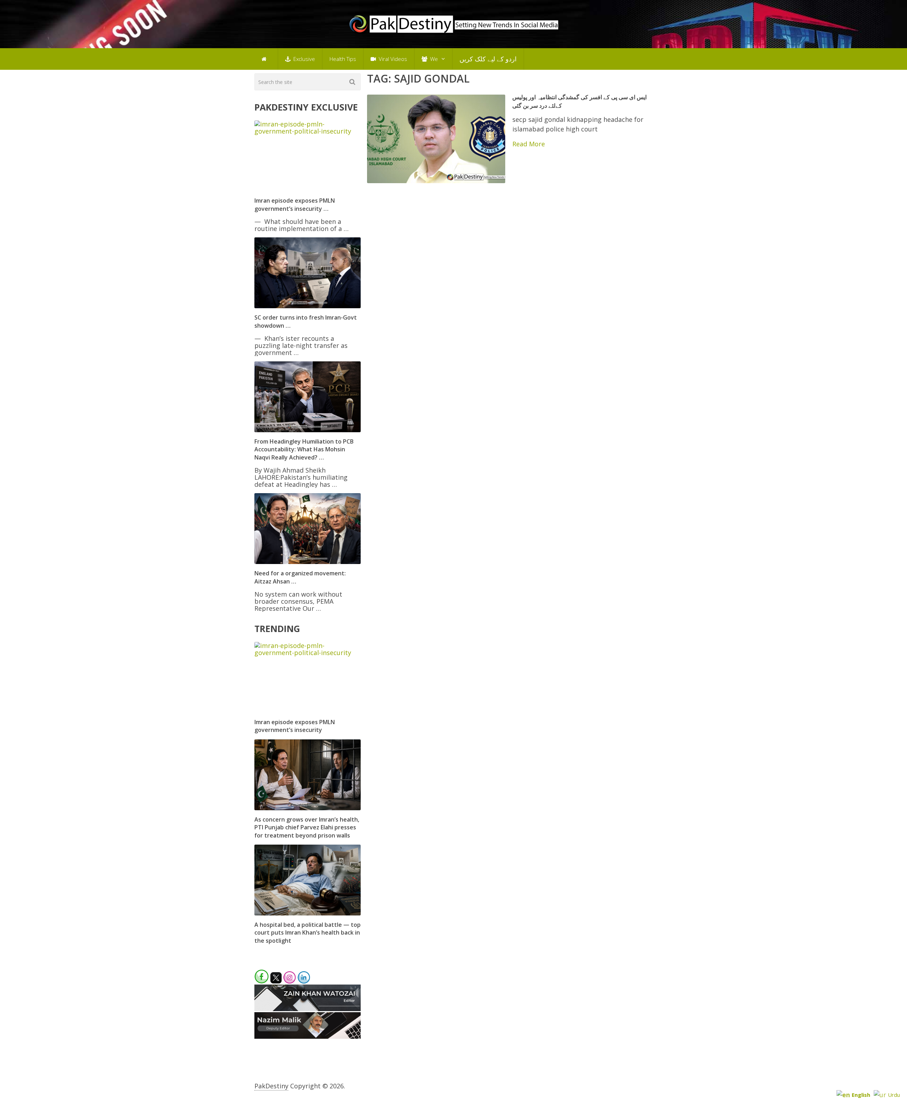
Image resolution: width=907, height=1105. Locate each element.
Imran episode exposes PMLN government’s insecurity (294, 726)
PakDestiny (271, 1086)
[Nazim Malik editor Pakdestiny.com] (307, 1036)
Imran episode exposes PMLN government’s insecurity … (294, 204)
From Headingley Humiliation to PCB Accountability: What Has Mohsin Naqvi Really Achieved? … (304, 449)
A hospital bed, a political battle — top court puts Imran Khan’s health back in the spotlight (307, 933)
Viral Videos (392, 58)
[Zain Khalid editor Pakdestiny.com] (307, 1008)
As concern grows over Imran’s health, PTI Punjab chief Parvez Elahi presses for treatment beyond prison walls (306, 827)
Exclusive (303, 58)
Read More (528, 144)
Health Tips (342, 58)
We (433, 58)
